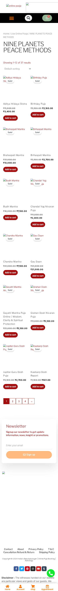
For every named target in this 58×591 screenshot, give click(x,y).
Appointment (47, 589)
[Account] (20, 586)
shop (33, 589)
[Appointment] (47, 586)
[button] (11, 18)
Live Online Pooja (19, 33)
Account (20, 589)
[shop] (32, 586)
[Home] (7, 586)
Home (6, 33)
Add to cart (10, 118)
